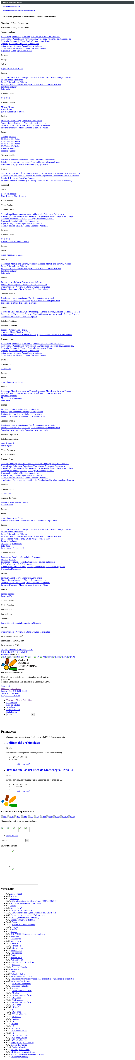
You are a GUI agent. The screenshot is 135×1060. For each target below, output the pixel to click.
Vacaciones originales (19, 986)
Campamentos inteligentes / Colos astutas (28, 915)
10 (13, 1021)
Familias (4, 151)
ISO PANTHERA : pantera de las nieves (28, 934)
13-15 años (5, 141)
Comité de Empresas (9, 178)
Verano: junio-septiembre (11, 412)
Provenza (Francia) (19, 967)
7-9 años (4, 137)
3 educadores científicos (22, 1002)
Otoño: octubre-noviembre (12, 414)
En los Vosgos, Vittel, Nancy (13, 539)
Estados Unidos (7, 502)
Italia (3, 89)
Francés (4, 443)
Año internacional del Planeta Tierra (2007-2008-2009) (34, 901)
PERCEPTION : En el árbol (22, 962)
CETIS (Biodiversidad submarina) (25, 917)
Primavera (16, 965)
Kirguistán (15, 936)
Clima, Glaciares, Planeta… (12, 48)
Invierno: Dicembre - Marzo (12, 128)
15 (13, 1033)
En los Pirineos (7, 82)
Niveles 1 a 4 (17, 946)
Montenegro (6, 398)
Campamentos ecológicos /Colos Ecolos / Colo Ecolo (34, 913)
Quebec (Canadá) (19, 1047)
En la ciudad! (6, 548)
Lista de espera (7, 196)
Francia (15, 927)
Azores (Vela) (16, 908)
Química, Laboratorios (10, 43)
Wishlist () (6, 654)
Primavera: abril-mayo (10, 409)
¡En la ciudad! (7, 112)
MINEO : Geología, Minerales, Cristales (27, 1054)
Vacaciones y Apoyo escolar (13, 164)
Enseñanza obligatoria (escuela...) (15, 562)
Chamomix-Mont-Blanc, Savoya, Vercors (18, 77)
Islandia (14, 931)
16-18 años (5, 144)
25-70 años (16, 1016)
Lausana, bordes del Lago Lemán (15, 520)
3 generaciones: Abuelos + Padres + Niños (18, 334)
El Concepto (11, 702)
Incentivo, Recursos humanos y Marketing (18, 180)
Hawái (4, 505)
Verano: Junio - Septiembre (12, 123)
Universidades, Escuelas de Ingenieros (17, 566)
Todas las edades (18, 974)
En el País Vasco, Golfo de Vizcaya (16, 84)
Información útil (13, 709)
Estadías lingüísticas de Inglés (23, 920)
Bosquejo (5, 194)
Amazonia (14, 896)
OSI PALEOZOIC (9, 650)
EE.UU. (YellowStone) (20, 1049)
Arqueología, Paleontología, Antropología (18, 39)
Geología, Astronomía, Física (13, 41)
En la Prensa (11, 712)
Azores (13, 906)
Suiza (13, 972)
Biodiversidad (17, 1000)
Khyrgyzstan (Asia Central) (22, 1042)
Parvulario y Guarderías (11, 557)
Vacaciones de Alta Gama (21, 976)
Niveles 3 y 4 (16, 950)
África (3, 109)
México (4, 107)
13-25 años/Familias (19, 1031)
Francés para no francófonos (23, 924)
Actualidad (10, 707)
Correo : (5, 686)
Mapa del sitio (12, 836)
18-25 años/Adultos (19, 1038)
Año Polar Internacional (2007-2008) (25, 903)
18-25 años (5, 146)
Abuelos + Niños (8, 332)
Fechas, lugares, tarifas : (11, 688)
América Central (8, 241)
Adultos (4, 148)
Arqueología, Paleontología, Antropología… (19, 216)
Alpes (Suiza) (16, 894)
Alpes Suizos (6, 68)
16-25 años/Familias (20, 1035)
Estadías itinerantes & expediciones (15, 162)
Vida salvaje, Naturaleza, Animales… (16, 214)
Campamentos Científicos (21, 910)
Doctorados (6, 569)
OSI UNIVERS (7, 652)
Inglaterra (5, 87)
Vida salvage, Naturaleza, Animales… (17, 466)
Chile (3, 98)
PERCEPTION (17, 960)
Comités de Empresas (10, 316)
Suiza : (10, 693)
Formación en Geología (11, 623)
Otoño (13, 955)
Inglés (3, 446)
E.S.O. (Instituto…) (9, 564)
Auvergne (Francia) (19, 1057)
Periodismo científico (10, 303)
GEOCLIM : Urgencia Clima (23, 1052)
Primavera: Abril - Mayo (11, 121)
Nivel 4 (15, 943)
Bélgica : (10, 696)
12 (13, 1026)
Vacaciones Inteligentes (20, 981)
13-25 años (15, 1028)
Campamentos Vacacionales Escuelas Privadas (20, 176)
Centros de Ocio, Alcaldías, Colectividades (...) (20, 173)
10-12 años (5, 139)
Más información (24, 764)
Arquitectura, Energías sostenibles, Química (19, 480)
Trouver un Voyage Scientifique (19, 700)
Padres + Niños (7, 330)
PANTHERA (16, 957)
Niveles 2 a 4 (17, 948)
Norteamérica (16, 953)
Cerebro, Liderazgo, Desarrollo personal (18, 463)
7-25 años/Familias (19, 1014)
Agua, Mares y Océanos (11, 46)
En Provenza (6, 80)
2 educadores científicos (22, 995)
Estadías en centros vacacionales (14, 160)
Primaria (4, 559)
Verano (15, 988)
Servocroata (15, 969)
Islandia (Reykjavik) (19, 1045)
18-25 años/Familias (19, 1040)
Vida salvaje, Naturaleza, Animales (15, 36)
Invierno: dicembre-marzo (12, 416)
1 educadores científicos (22, 990)
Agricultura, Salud (8, 51)
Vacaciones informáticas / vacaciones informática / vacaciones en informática (42, 979)
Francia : (14, 691)
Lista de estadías (13, 705)
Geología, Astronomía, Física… (14, 219)
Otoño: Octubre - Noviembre (13, 125)
